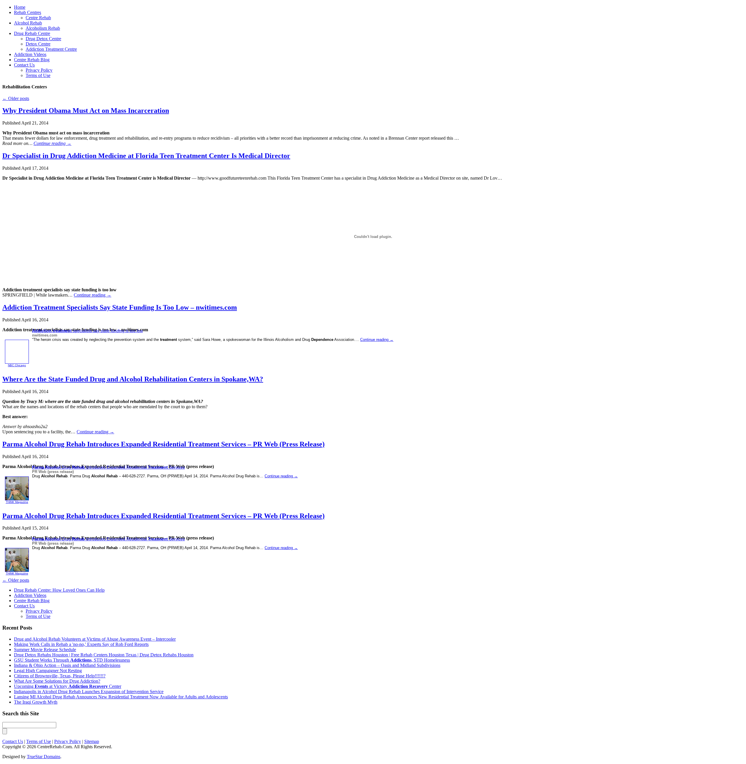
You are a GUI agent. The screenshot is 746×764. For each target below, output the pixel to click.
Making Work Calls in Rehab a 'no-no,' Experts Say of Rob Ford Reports (81, 644)
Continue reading (52, 143)
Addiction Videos (30, 54)
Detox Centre (38, 43)
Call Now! (403, 12)
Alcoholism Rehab (43, 28)
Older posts (15, 98)
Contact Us (24, 64)
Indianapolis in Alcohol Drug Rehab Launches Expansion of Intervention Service (88, 691)
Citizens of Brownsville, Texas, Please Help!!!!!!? (59, 675)
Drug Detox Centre (43, 38)
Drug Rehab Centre (32, 33)
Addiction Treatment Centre (51, 49)
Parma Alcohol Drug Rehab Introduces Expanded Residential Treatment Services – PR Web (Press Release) (163, 444)
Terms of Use (38, 75)
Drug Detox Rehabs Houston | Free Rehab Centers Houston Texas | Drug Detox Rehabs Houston (103, 654)
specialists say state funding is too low (87, 331)
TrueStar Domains (43, 756)
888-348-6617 (347, 12)
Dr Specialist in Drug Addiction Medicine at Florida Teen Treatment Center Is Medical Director (146, 156)
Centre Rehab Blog (32, 59)
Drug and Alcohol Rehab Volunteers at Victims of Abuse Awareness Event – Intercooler (95, 639)
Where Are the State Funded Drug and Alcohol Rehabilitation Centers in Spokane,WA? (132, 379)
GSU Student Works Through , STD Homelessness (72, 660)
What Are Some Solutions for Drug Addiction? (57, 681)
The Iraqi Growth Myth (35, 702)
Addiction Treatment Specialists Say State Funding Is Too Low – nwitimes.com (119, 307)
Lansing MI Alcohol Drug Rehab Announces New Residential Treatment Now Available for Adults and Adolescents (121, 696)
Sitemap (91, 741)
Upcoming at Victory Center (67, 686)
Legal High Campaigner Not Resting (48, 670)
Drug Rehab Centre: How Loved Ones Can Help (59, 590)
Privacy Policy (39, 70)
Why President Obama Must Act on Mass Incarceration (85, 110)
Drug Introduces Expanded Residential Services (108, 467)
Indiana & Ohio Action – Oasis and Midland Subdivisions (67, 665)
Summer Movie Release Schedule (45, 649)
